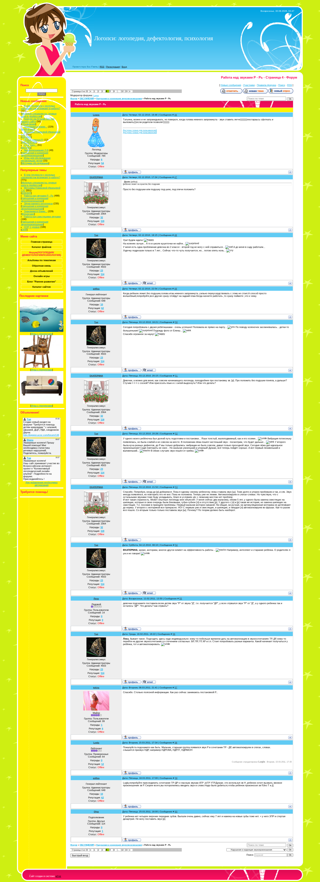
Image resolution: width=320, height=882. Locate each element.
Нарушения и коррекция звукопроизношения (34, 154)
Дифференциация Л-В (36, 150)
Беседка (26, 147)
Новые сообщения (231, 85)
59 (176, 778)
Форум (73, 98)
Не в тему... (30, 145)
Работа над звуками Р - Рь (38, 195)
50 (176, 322)
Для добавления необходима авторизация (41, 483)
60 (176, 811)
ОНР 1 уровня (32, 227)
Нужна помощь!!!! (33, 139)
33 (126, 91)
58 (176, 742)
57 (176, 687)
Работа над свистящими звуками (42, 216)
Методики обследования (35, 163)
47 (175, 177)
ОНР (24, 229)
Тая (96, 235)
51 (176, 376)
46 (175, 115)
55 (180, 598)
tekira (96, 687)
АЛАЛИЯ (26, 137)
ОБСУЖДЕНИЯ (87, 98)
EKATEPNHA (96, 177)
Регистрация (113, 67)
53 (176, 487)
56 (174, 634)
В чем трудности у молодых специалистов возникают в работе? (40, 107)
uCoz (58, 876)
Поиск (281, 85)
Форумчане (28, 129)
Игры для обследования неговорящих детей (36, 159)
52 (176, 433)
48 (175, 235)
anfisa (96, 288)
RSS (102, 67)
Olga (96, 811)
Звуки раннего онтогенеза (38, 203)
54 (176, 545)
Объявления (28, 124)
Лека (96, 598)
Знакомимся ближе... (35, 126)
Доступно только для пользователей (140, 130)
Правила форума (266, 85)
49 (175, 288)
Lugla (96, 742)
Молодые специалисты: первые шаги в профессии (39, 115)
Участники (249, 85)
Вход (124, 67)
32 (122, 91)
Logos (96, 95)
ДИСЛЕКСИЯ (29, 142)
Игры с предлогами (41, 334)
